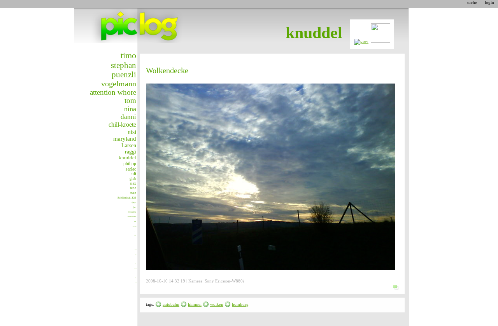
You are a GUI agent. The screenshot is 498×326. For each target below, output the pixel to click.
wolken (216, 304)
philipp (129, 163)
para (135, 231)
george (134, 226)
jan (134, 207)
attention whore (113, 92)
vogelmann (118, 83)
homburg (240, 304)
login (489, 2)
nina (130, 109)
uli (134, 173)
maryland (124, 139)
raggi (130, 152)
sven (133, 193)
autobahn (171, 304)
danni (128, 116)
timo (128, 55)
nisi (132, 132)
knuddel (127, 157)
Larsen (128, 145)
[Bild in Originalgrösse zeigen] (396, 292)
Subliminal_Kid (126, 197)
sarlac (131, 169)
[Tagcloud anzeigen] (158, 304)
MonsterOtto (132, 217)
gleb (133, 178)
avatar (135, 235)
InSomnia (132, 212)
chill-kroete (122, 124)
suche (472, 2)
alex (133, 183)
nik (135, 221)
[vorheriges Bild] (361, 41)
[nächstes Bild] (380, 41)
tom (130, 101)
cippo (133, 202)
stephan (123, 65)
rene (133, 188)
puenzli (124, 74)
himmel (195, 304)
